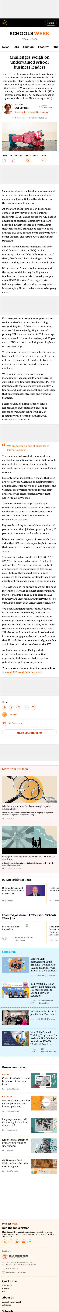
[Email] (29, 1241)
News (5, 46)
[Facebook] (11, 1241)
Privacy (5, 1288)
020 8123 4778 (12, 1268)
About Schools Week (11, 1302)
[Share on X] (18, 707)
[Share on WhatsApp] (4, 707)
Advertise (6, 1305)
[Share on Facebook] (11, 707)
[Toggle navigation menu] (4, 22)
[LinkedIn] (23, 1241)
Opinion (28, 46)
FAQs (4, 1291)
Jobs (16, 46)
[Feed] (4, 1241)
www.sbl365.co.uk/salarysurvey (22, 672)
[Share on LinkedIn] (26, 707)
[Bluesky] (17, 1241)
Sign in (50, 23)
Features (43, 46)
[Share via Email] (33, 707)
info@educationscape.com (16, 1272)
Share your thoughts (29, 732)
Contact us (7, 1286)
